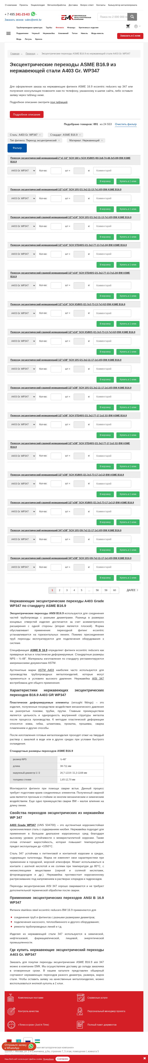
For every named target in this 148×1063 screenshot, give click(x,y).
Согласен (62, 1059)
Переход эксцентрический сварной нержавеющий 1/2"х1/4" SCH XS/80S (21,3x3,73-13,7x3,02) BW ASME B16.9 (72, 332)
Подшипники (22, 33)
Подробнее (48, 1059)
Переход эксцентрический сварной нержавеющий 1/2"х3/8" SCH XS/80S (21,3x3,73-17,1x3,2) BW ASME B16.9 (72, 502)
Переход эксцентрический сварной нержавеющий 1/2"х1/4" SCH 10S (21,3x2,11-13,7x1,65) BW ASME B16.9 (70, 217)
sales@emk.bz (33, 19)
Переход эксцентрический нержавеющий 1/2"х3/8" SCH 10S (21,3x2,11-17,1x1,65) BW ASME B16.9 (65, 360)
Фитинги (60, 27)
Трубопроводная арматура (29, 27)
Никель (84, 33)
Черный (36, 33)
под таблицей (58, 102)
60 (114, 590)
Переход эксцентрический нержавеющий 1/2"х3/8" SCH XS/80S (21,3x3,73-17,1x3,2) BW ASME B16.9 (67, 474)
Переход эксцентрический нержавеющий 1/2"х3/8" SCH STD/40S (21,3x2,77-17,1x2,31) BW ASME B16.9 (68, 415)
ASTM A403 (46, 670)
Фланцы (71, 27)
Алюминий (63, 33)
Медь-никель (97, 33)
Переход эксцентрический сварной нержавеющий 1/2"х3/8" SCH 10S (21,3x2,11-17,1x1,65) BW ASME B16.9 (70, 387)
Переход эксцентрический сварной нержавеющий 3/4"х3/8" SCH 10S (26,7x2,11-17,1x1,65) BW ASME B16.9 (70, 558)
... (89, 590)
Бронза (38, 39)
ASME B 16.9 (38, 650)
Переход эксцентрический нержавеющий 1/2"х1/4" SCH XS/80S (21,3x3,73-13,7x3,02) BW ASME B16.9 (67, 304)
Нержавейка (49, 33)
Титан (74, 33)
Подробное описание (26, 114)
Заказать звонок (14, 19)
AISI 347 (98, 678)
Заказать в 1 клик (130, 35)
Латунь (28, 39)
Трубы (49, 27)
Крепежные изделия (88, 27)
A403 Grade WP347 (23, 825)
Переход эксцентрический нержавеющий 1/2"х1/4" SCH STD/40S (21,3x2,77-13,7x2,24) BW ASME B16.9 (68, 245)
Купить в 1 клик (128, 181)
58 (97, 590)
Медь (18, 39)
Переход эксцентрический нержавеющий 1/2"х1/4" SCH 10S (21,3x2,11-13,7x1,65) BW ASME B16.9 (65, 189)
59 (106, 590)
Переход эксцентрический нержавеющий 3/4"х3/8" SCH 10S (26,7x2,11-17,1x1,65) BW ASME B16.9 (65, 530)
